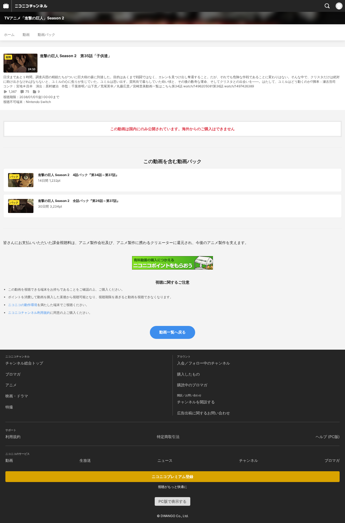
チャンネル (248, 460)
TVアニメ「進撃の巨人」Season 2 (34, 18)
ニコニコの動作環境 (22, 305)
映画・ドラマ (16, 396)
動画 (26, 34)
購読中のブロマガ (192, 385)
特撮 (9, 407)
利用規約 (12, 436)
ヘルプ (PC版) (328, 436)
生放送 (85, 460)
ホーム (9, 34)
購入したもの (188, 374)
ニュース (164, 460)
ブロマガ (12, 374)
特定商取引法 (168, 436)
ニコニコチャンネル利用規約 (29, 313)
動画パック (46, 34)
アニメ (11, 385)
